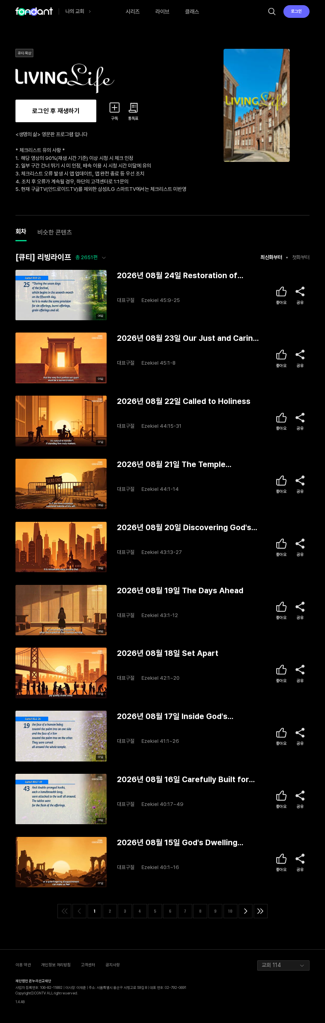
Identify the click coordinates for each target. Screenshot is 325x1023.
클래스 (192, 11)
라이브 (162, 11)
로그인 (296, 11)
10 (230, 911)
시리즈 (133, 11)
